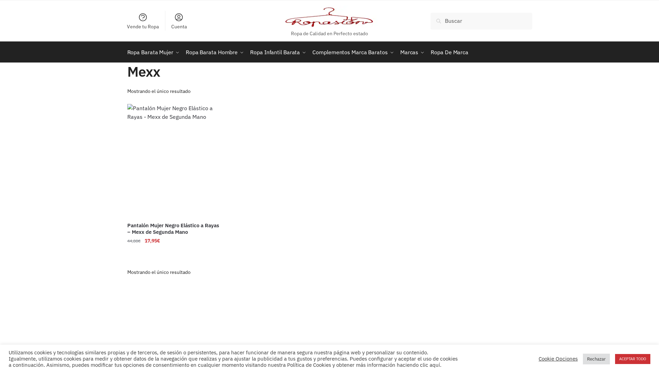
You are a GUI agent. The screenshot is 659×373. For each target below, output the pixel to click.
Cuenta (179, 26)
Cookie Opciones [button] (558, 359)
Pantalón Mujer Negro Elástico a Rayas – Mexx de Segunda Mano (173, 229)
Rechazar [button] (596, 359)
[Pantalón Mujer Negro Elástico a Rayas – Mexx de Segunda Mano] (174, 160)
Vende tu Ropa (143, 26)
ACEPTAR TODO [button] (632, 358)
